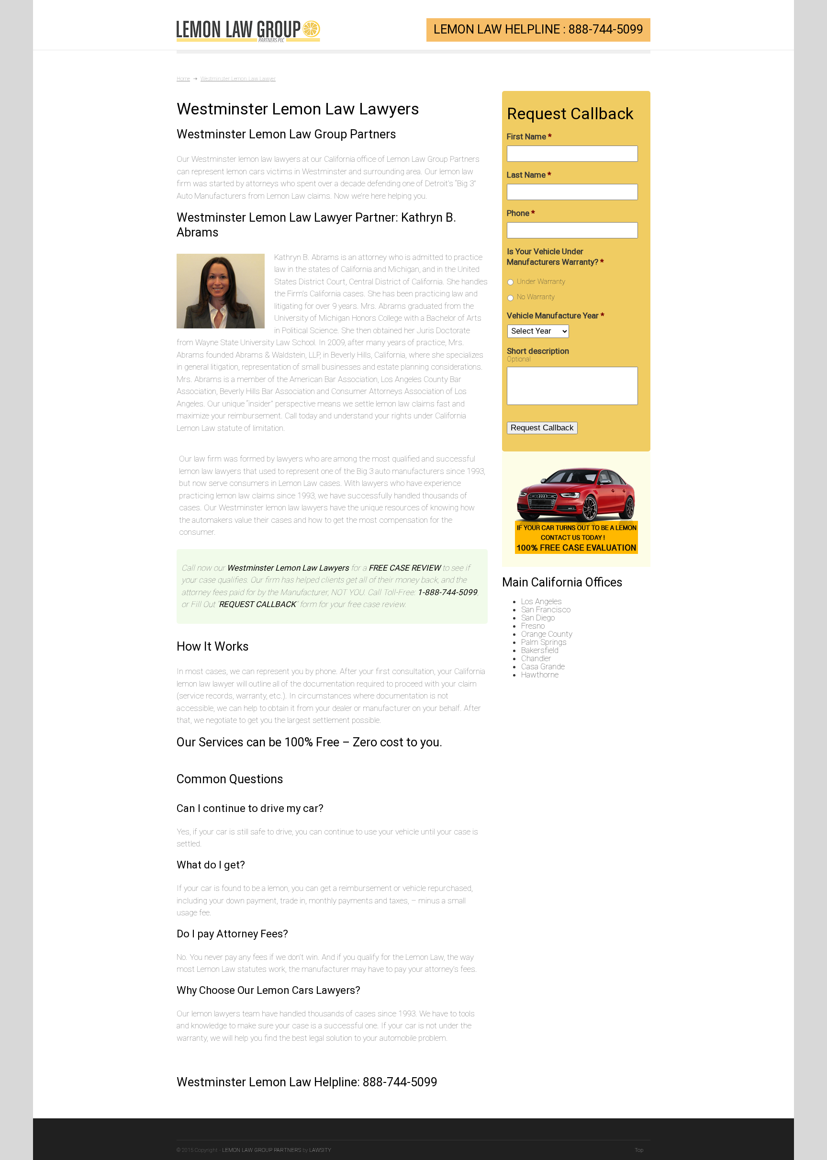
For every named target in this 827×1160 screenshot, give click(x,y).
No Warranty (536, 297)
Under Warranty (541, 281)
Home (183, 79)
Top (639, 1150)
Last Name (529, 175)
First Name (529, 136)
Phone (521, 213)
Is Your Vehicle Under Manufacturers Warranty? (555, 257)
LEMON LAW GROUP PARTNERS (261, 1150)
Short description (538, 351)
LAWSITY (320, 1150)
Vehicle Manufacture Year (555, 315)
